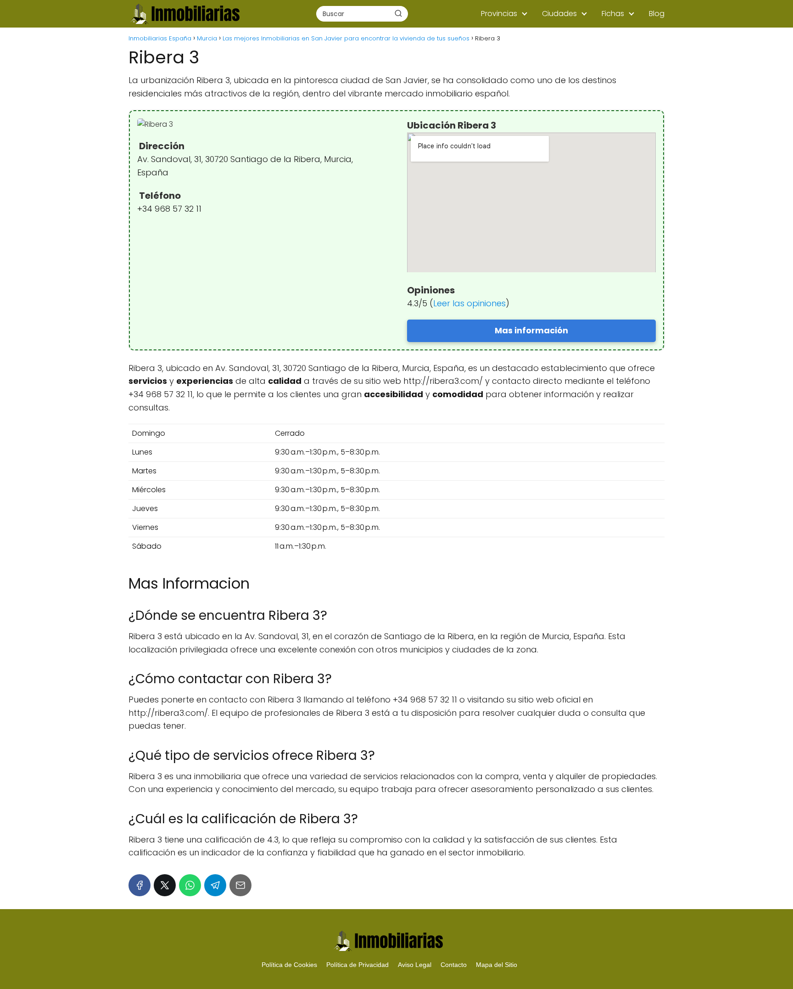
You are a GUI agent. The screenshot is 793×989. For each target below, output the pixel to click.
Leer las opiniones (469, 303)
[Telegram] (215, 885)
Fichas (613, 13)
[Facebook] (139, 885)
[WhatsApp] (190, 885)
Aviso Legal (414, 964)
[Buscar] (398, 13)
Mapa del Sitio (496, 964)
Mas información (531, 330)
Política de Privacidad (357, 964)
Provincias (499, 13)
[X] (165, 885)
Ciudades (559, 13)
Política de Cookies (289, 964)
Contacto (454, 964)
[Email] (240, 885)
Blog (657, 13)
